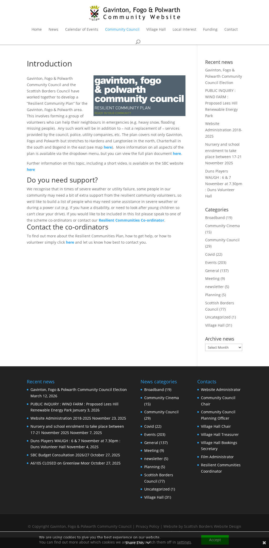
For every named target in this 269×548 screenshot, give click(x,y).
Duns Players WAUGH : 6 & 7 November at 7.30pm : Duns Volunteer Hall (223, 184)
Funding (210, 30)
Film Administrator (217, 456)
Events (211, 262)
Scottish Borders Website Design (212, 526)
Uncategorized (218, 317)
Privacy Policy (147, 526)
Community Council (122, 30)
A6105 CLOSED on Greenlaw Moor (60, 463)
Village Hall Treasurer (220, 434)
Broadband (215, 217)
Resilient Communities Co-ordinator (131, 220)
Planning (213, 294)
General (212, 270)
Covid (210, 254)
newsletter (214, 286)
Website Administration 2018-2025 (223, 130)
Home (37, 30)
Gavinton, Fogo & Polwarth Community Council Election (223, 76)
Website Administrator (221, 389)
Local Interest (184, 30)
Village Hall (156, 30)
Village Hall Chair (216, 426)
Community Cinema (222, 225)
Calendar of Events (81, 30)
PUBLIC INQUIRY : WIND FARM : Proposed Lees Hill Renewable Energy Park (221, 103)
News (53, 30)
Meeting (212, 278)
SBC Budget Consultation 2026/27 (59, 454)
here (177, 153)
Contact (231, 30)
